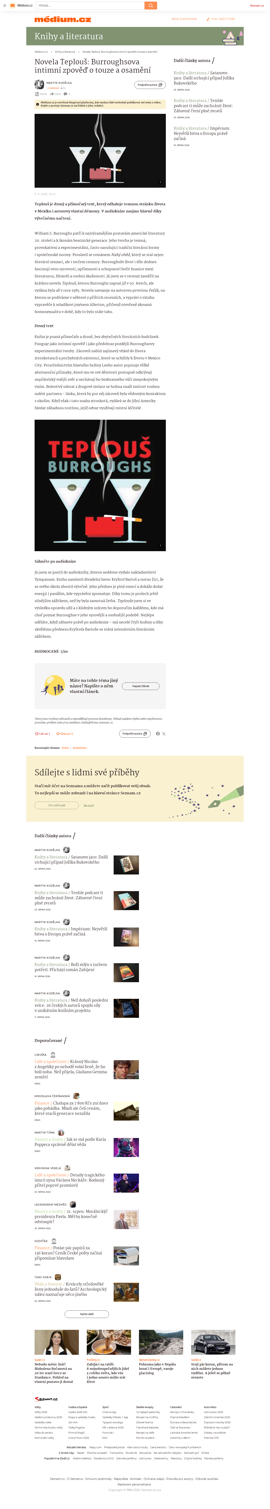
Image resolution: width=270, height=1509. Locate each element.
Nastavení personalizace (134, 1484)
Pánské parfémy (213, 1458)
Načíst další (86, 1314)
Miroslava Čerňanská (52, 1096)
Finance (42, 1103)
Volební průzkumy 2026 (48, 1417)
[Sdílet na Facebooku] (158, 734)
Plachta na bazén (97, 1452)
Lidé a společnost (51, 1062)
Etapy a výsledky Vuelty (81, 1417)
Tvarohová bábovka (147, 1427)
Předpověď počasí (114, 1447)
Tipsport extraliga (112, 1422)
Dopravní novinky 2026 (217, 1422)
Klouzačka (145, 1452)
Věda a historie (48, 1284)
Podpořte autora (147, 84)
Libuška (41, 1054)
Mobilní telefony (82, 1458)
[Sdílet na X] (164, 734)
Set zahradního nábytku (167, 1452)
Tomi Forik (43, 1277)
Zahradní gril (191, 1452)
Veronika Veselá (48, 1168)
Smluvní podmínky (98, 1479)
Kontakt (135, 1479)
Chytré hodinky (193, 1458)
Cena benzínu (158, 1447)
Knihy (65, 747)
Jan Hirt (73, 1422)
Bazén (81, 1452)
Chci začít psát (223, 18)
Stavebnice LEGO (104, 1458)
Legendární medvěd (51, 1204)
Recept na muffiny (147, 1417)
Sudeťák (41, 1241)
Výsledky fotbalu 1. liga (115, 1417)
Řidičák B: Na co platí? (217, 1427)
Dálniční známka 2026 (217, 1417)
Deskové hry (161, 1458)
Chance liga (109, 1412)
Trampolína (116, 1452)
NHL (105, 1437)
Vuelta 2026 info (77, 1412)
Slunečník (131, 1452)
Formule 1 (108, 1432)
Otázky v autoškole (215, 1432)
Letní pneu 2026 (213, 1412)
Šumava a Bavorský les (183, 1422)
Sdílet (58, 93)
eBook (43, 93)
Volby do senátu (44, 1432)
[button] (100, 151)
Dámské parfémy (126, 1458)
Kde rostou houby (137, 1447)
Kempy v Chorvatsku (182, 1412)
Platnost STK (211, 1437)
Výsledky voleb (43, 1422)
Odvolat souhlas (206, 1479)
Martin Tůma (45, 1132)
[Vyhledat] (150, 6)
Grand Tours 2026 (78, 1437)
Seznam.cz (257, 5)
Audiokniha (80, 747)
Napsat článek (140, 686)
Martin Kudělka (59, 82)
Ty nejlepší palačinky (148, 1412)
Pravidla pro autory (179, 1479)
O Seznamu (75, 1479)
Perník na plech (145, 1437)
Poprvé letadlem (180, 1417)
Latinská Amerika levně (183, 1432)
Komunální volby (44, 1437)
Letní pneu (145, 1458)
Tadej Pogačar (76, 1427)
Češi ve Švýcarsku (180, 1427)
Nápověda (121, 1479)
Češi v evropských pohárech (185, 1447)
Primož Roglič (76, 1432)
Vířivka (205, 1452)
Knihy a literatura (190, 73)
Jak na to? (89, 805)
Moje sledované (184, 18)
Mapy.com (95, 1447)
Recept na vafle (145, 1432)
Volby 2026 (41, 1412)
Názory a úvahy (49, 1140)
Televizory (176, 1458)
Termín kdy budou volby (48, 1427)
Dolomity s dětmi (180, 1437)
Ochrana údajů (154, 1479)
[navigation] (5, 5)
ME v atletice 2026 (113, 1427)
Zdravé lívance (144, 1422)
